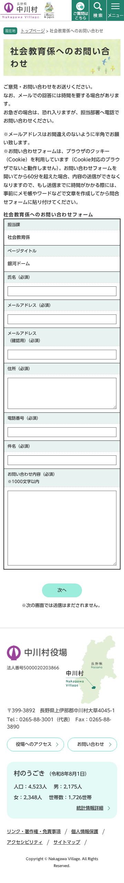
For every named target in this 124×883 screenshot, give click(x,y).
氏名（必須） (20, 277)
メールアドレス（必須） (30, 305)
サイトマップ (66, 842)
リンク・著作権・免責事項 (34, 831)
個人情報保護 (84, 831)
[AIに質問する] (80, 10)
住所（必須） (20, 368)
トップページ (33, 31)
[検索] (97, 10)
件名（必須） (20, 446)
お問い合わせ (90, 744)
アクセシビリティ (25, 842)
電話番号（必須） (24, 418)
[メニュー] (115, 10)
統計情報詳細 (89, 808)
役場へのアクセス (34, 744)
